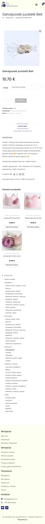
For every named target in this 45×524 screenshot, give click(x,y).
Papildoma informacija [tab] (22, 131)
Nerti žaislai (9, 411)
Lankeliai (8, 352)
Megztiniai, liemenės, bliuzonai (15, 296)
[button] (36, 4)
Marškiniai (8, 335)
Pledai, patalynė (10, 307)
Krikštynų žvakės (10, 389)
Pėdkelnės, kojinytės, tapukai (14, 338)
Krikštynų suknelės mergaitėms (15, 386)
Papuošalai (8, 355)
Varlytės (8, 361)
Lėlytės (7, 406)
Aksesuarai (14, 111)
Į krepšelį (21, 100)
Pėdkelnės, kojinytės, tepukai (14, 305)
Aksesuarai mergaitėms (13, 367)
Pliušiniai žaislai (10, 398)
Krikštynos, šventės (11, 364)
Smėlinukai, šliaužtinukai (13, 310)
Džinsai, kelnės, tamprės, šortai (15, 285)
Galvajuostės (22, 111)
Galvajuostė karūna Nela (33, 218)
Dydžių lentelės (10, 279)
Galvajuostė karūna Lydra (12, 256)
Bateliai (7, 370)
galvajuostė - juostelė (14, 113)
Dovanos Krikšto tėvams (13, 372)
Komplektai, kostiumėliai (13, 327)
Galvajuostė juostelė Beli (23, 17)
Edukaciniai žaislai (11, 403)
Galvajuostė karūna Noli (12, 218)
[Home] (3, 17)
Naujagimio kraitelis (11, 299)
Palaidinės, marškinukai (12, 302)
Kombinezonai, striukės (13, 291)
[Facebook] (2, 507)
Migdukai (8, 408)
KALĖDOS (8, 400)
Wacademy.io (22, 519)
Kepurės (8, 288)
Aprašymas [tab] (22, 126)
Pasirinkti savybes (12, 227)
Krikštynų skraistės (11, 383)
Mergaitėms (8, 282)
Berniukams (8, 316)
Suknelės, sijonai (10, 313)
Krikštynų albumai (11, 378)
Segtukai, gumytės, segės (13, 358)
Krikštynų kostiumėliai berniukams (16, 380)
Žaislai (7, 395)
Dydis (5, 88)
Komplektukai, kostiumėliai (13, 294)
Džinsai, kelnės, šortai (12, 319)
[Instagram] (6, 507)
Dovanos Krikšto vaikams (13, 375)
